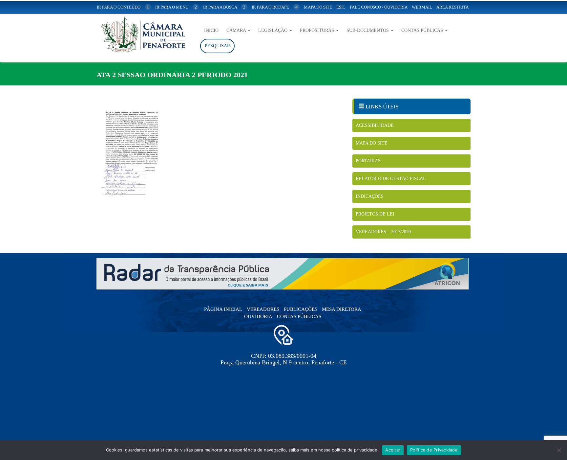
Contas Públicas (422, 30)
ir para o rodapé (275, 7)
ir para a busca (224, 7)
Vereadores (263, 309)
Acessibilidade (375, 125)
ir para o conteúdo (123, 7)
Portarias (368, 160)
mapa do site (318, 7)
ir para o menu (176, 7)
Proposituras (317, 30)
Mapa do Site (372, 143)
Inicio (211, 30)
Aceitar (392, 449)
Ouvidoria (258, 316)
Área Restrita (452, 7)
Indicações (370, 196)
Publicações (300, 309)
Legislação (273, 30)
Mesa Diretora (341, 309)
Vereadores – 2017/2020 (383, 231)
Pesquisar (217, 45)
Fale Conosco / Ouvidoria (379, 7)
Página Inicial (223, 309)
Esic (341, 7)
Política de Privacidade (434, 449)
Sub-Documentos (368, 30)
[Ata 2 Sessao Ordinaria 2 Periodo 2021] (219, 153)
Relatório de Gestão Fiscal (391, 178)
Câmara (236, 30)
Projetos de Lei (375, 214)
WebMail (422, 7)
